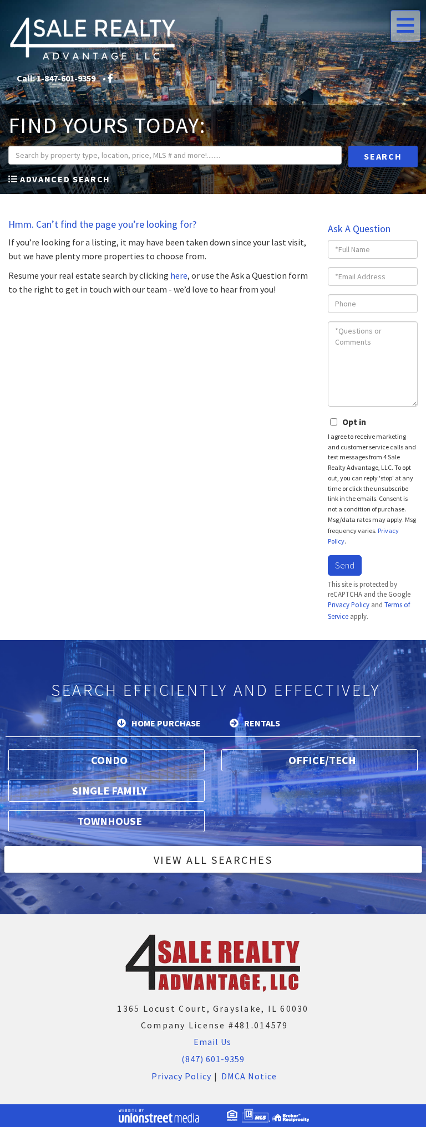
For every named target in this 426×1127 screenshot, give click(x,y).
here (178, 275)
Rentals (262, 723)
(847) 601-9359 (213, 1058)
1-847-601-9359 (66, 78)
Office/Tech (322, 760)
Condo (109, 760)
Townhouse (109, 821)
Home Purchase (166, 723)
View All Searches (213, 860)
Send (344, 565)
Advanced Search (65, 179)
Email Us (211, 1041)
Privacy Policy (348, 604)
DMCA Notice (249, 1076)
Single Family (109, 790)
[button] (383, 156)
